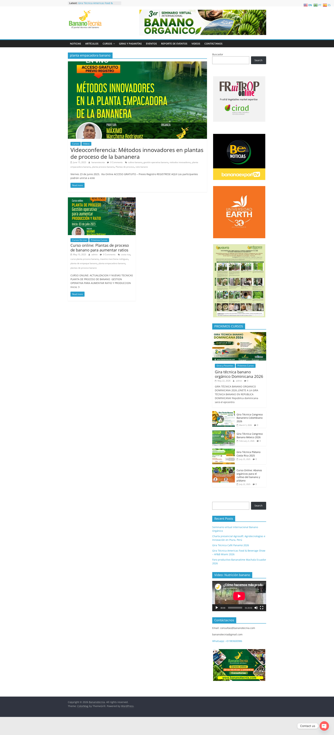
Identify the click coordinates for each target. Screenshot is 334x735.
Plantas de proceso (125, 166)
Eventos (151, 43)
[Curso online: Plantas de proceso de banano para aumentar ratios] (102, 199)
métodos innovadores (180, 162)
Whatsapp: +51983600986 (227, 641)
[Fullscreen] (261, 607)
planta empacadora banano (111, 263)
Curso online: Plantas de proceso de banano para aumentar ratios (99, 247)
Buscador (217, 54)
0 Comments (116, 162)
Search (259, 60)
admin (95, 254)
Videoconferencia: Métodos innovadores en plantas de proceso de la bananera (136, 153)
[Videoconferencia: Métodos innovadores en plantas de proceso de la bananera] (137, 63)
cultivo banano (135, 162)
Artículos (91, 43)
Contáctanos (213, 43)
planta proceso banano (103, 166)
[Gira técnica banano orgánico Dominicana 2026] (239, 334)
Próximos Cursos (99, 240)
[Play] (216, 607)
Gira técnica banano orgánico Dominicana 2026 (239, 374)
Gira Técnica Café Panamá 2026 (96, 3)
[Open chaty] (324, 726)
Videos (196, 43)
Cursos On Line (79, 240)
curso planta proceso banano (84, 259)
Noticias (75, 43)
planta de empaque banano (83, 263)
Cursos (107, 43)
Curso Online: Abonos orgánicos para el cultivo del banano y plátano (249, 475)
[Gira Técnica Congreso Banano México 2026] (223, 432)
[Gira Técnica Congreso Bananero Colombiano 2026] (223, 413)
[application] (239, 596)
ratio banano (142, 166)
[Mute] (256, 607)
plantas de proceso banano (83, 267)
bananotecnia (98, 162)
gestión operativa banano (156, 162)
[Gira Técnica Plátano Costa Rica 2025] (223, 450)
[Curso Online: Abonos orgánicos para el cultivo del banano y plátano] (223, 468)
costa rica (125, 254)
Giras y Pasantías (130, 43)
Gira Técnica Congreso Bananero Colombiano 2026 (250, 418)
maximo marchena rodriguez (114, 259)
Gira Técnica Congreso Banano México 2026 (250, 435)
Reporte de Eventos (174, 43)
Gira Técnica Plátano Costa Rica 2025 (248, 453)
